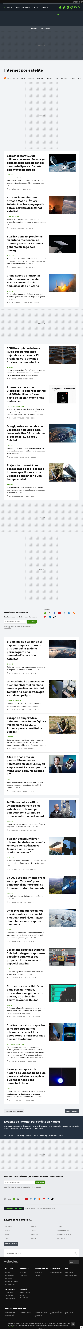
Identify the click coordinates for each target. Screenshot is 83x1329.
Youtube (75, 7)
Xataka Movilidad (14, 700)
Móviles (7, 1230)
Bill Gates (31, 78)
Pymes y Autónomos (24, 1296)
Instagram (71, 7)
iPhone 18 (64, 78)
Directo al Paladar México (56, 1313)
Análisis (28, 1136)
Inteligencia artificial (56, 1136)
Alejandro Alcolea (19, 303)
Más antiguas (72, 1111)
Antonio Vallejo (17, 228)
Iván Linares (16, 189)
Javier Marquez (18, 267)
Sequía (49, 78)
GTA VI (72, 78)
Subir (72, 1262)
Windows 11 (61, 1238)
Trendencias (9, 1292)
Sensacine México (41, 1312)
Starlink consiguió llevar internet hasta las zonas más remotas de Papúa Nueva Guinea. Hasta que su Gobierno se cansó (26, 845)
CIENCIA (35, 7)
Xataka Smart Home (11, 1281)
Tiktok (64, 7)
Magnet (10, 367)
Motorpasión (69, 1272)
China (23, 78)
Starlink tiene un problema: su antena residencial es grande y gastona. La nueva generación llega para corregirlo (25, 243)
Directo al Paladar (56, 1272)
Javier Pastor (16, 791)
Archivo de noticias (15, 1111)
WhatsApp (60, 7)
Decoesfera (9, 1295)
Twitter (79, 7)
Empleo (33, 1238)
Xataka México (10, 1312)
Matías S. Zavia (17, 1100)
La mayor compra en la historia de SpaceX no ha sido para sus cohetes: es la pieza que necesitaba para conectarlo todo (26, 1076)
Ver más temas (11, 1244)
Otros (9, 929)
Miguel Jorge (16, 379)
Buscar (75, 1253)
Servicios (10, 255)
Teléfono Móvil (13, 216)
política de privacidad (33, 1187)
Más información (13, 1327)
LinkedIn (49, 616)
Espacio (10, 175)
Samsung (43, 1136)
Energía (33, 1230)
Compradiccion (10, 1298)
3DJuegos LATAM (25, 1312)
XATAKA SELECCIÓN (23, 7)
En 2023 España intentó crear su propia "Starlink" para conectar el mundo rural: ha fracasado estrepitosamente (26, 882)
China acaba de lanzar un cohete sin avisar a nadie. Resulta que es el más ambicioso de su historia (23, 280)
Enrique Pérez (17, 978)
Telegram (67, 7)
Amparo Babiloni (18, 1061)
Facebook (54, 612)
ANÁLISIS (10, 7)
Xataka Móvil (9, 1275)
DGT (56, 78)
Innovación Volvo (45, 28)
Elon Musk (40, 78)
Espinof (37, 1275)
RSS (74, 612)
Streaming (20, 1136)
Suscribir (32, 621)
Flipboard (45, 616)
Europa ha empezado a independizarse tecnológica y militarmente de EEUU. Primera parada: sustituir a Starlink (26, 725)
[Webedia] (78, 1)
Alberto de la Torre (20, 710)
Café (79, 78)
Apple (36, 1136)
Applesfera (8, 1278)
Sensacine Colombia (38, 1316)
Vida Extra (23, 1275)
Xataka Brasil (9, 1315)
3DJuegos (23, 1272)
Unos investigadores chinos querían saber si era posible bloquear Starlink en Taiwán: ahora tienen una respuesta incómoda (25, 917)
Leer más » (30, 264)
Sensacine (38, 1272)
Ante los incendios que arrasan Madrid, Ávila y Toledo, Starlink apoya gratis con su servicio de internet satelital (25, 204)
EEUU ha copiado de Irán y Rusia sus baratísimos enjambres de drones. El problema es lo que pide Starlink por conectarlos (24, 355)
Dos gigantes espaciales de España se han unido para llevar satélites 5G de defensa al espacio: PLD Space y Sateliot (26, 433)
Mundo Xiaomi (9, 1284)
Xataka (7, 1272)
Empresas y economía (15, 406)
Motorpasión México (69, 1313)
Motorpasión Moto (71, 1275)
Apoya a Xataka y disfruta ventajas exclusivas (40, 1208)
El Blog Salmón (25, 1292)
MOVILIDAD (45, 7)
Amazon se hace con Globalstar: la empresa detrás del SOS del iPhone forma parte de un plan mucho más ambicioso (26, 394)
